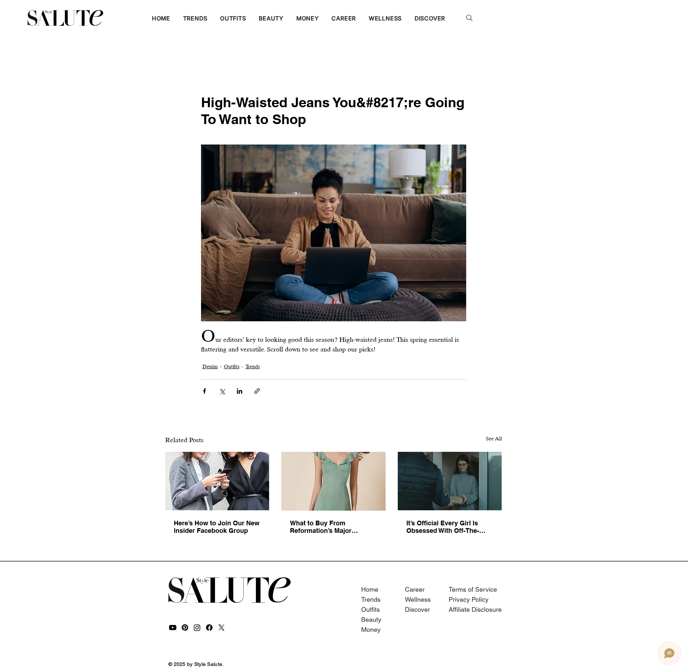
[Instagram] (197, 627)
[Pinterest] (185, 627)
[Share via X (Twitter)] (222, 391)
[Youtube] (172, 627)
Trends (252, 366)
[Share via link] (257, 391)
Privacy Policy (468, 599)
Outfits (231, 366)
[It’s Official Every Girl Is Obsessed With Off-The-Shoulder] (450, 481)
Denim (210, 366)
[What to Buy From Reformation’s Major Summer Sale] (333, 481)
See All (494, 438)
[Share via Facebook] (204, 391)
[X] (221, 627)
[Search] (469, 18)
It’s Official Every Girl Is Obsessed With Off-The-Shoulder (442, 526)
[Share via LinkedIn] (239, 391)
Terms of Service (473, 589)
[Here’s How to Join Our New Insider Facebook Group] (217, 481)
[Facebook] (209, 627)
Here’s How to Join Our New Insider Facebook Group (216, 526)
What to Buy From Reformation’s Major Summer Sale (321, 526)
